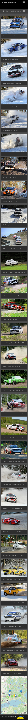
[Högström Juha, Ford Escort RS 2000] (10, 691)
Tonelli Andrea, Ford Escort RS (11, 319)
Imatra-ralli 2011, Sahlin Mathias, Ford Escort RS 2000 (14, 673)
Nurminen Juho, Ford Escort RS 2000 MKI (14, 390)
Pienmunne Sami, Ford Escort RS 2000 (14, 272)
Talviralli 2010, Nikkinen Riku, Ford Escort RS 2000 (14, 508)
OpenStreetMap (24, 713)
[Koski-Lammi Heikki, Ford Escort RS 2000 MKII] (21, 691)
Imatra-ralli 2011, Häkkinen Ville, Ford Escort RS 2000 (14, 650)
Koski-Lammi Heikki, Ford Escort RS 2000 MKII (14, 414)
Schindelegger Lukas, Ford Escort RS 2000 (14, 343)
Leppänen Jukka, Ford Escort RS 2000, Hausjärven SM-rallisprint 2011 (14, 626)
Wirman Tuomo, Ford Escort (11, 36)
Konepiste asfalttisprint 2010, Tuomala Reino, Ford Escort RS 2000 (14, 555)
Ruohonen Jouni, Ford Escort (11, 130)
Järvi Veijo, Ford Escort (9, 177)
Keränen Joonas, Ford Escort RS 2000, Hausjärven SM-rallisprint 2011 (14, 603)
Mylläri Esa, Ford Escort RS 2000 (12, 532)
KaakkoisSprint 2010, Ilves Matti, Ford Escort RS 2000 (14, 484)
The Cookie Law (20, 716)
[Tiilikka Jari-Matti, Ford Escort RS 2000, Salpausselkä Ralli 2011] (9, 694)
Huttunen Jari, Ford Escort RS (11, 296)
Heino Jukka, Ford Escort (10, 107)
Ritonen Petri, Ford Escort (10, 201)
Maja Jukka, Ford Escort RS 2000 (12, 248)
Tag (7, 11)
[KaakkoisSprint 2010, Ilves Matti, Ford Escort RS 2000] (16, 695)
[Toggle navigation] (24, 2)
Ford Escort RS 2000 (16, 11)
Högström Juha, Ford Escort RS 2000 (13, 437)
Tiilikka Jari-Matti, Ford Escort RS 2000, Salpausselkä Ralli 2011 (14, 579)
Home (3, 11)
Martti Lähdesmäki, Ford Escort (12, 83)
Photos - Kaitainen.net (9, 2)
